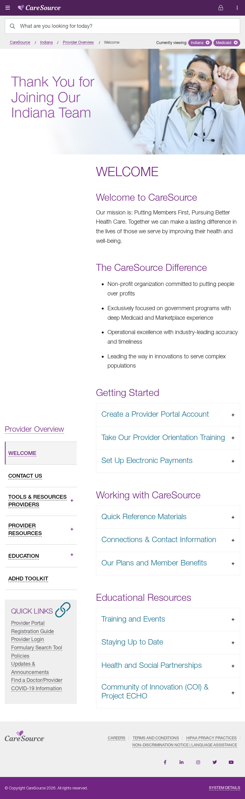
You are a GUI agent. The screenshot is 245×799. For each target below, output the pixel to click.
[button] (200, 42)
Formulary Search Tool (36, 647)
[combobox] (122, 26)
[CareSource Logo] (39, 6)
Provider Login (27, 639)
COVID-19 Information (36, 688)
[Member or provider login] (237, 8)
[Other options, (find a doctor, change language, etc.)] (220, 8)
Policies (20, 655)
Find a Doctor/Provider (36, 680)
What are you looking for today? (56, 25)
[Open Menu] (7, 7)
